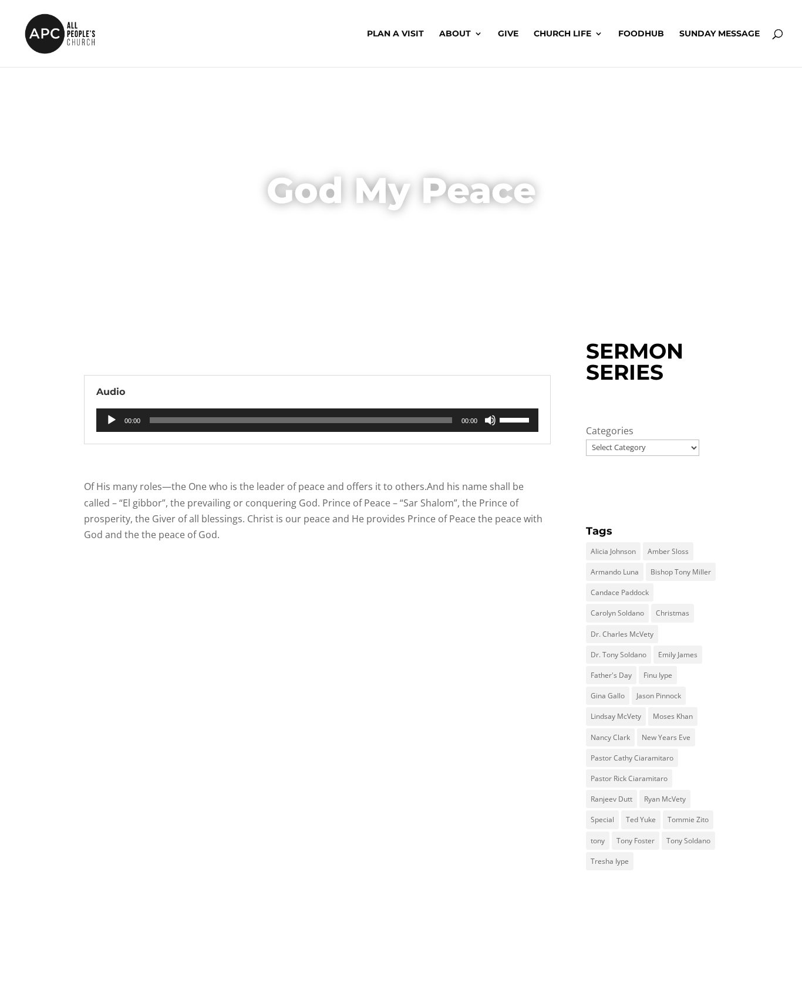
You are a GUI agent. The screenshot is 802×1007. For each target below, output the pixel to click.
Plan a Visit (395, 34)
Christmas (672, 613)
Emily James (677, 655)
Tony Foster (635, 841)
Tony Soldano (688, 841)
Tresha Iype (610, 861)
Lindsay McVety (616, 716)
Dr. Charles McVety (622, 634)
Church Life (562, 34)
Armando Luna (615, 572)
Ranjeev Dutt (611, 799)
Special (602, 819)
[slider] (516, 419)
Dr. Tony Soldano (618, 655)
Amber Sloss (668, 551)
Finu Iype (657, 675)
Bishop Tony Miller (681, 572)
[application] (317, 420)
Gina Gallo (608, 696)
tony (598, 841)
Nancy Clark (610, 737)
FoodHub (641, 34)
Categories (609, 430)
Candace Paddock (620, 592)
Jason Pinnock (658, 696)
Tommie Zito (688, 819)
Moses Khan (673, 716)
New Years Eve (666, 737)
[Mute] (490, 420)
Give (508, 34)
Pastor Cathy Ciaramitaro (632, 758)
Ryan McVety (665, 799)
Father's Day (611, 675)
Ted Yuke (641, 819)
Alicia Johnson (613, 551)
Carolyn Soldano (617, 613)
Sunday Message (719, 34)
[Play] (111, 420)
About (455, 34)
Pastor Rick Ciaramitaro (629, 778)
